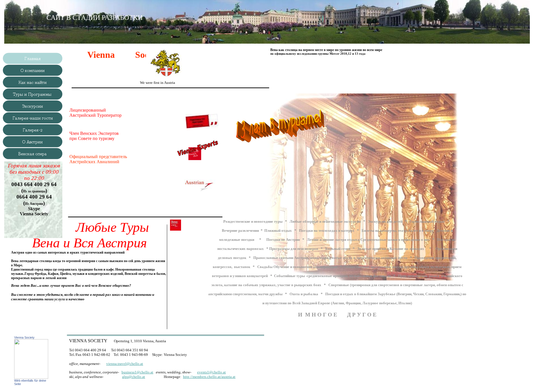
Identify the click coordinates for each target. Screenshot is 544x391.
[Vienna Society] (31, 377)
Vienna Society (24, 337)
